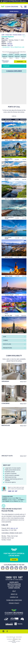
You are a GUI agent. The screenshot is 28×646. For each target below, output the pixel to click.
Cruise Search (14, 11)
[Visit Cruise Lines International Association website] (6, 619)
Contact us (14, 597)
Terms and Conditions (14, 600)
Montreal (9, 43)
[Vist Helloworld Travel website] (9, 624)
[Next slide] (24, 23)
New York (10, 45)
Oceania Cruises (17, 34)
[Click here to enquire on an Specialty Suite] (14, 441)
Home (3, 34)
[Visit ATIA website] (14, 619)
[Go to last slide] (4, 23)
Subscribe (14, 559)
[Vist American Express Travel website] (18, 624)
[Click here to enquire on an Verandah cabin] (14, 371)
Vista (6, 38)
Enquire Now (20, 61)
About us (14, 594)
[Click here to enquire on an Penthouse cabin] (14, 415)
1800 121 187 (12, 491)
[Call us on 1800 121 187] (21, 6)
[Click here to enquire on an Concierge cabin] (14, 393)
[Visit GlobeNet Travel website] (22, 619)
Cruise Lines (8, 34)
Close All (14, 116)
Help (14, 591)
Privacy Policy (14, 603)
